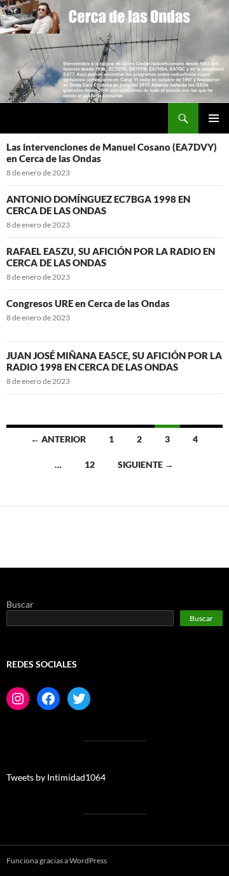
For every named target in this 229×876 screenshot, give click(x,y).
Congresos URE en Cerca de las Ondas (88, 303)
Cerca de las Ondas (53, 118)
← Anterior (58, 439)
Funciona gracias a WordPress (56, 860)
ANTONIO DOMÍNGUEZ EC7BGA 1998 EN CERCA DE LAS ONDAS (98, 204)
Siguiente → (146, 464)
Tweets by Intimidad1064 (56, 777)
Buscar (20, 604)
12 (90, 464)
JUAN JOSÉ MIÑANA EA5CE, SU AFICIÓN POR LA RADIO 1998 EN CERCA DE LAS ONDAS (114, 361)
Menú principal (213, 118)
